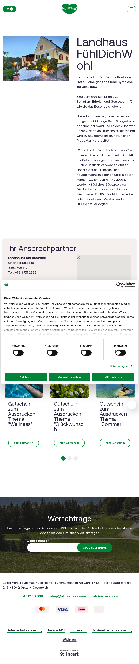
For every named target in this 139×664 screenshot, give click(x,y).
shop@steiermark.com (68, 596)
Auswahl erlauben (69, 377)
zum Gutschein (23, 442)
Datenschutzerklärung (24, 630)
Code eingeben (38, 541)
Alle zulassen (113, 377)
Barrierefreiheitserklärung (112, 630)
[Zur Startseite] (69, 9)
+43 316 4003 (32, 596)
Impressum (78, 630)
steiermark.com (105, 596)
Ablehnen (25, 377)
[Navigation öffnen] (131, 9)
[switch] (48, 351)
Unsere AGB (56, 630)
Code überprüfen (95, 547)
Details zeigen (119, 366)
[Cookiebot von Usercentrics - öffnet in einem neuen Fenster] (119, 285)
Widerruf (70, 639)
